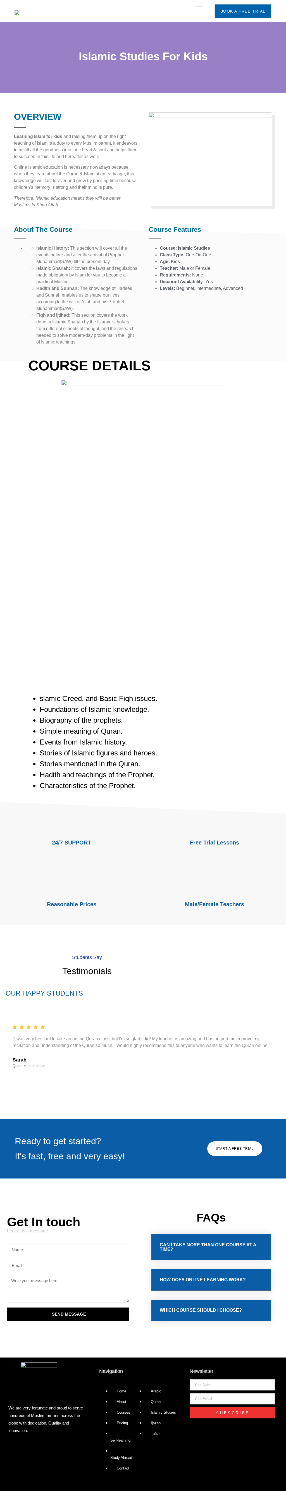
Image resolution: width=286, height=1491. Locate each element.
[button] (199, 11)
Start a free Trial (235, 1149)
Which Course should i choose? (201, 1310)
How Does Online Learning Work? (203, 1279)
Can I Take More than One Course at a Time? (208, 1247)
